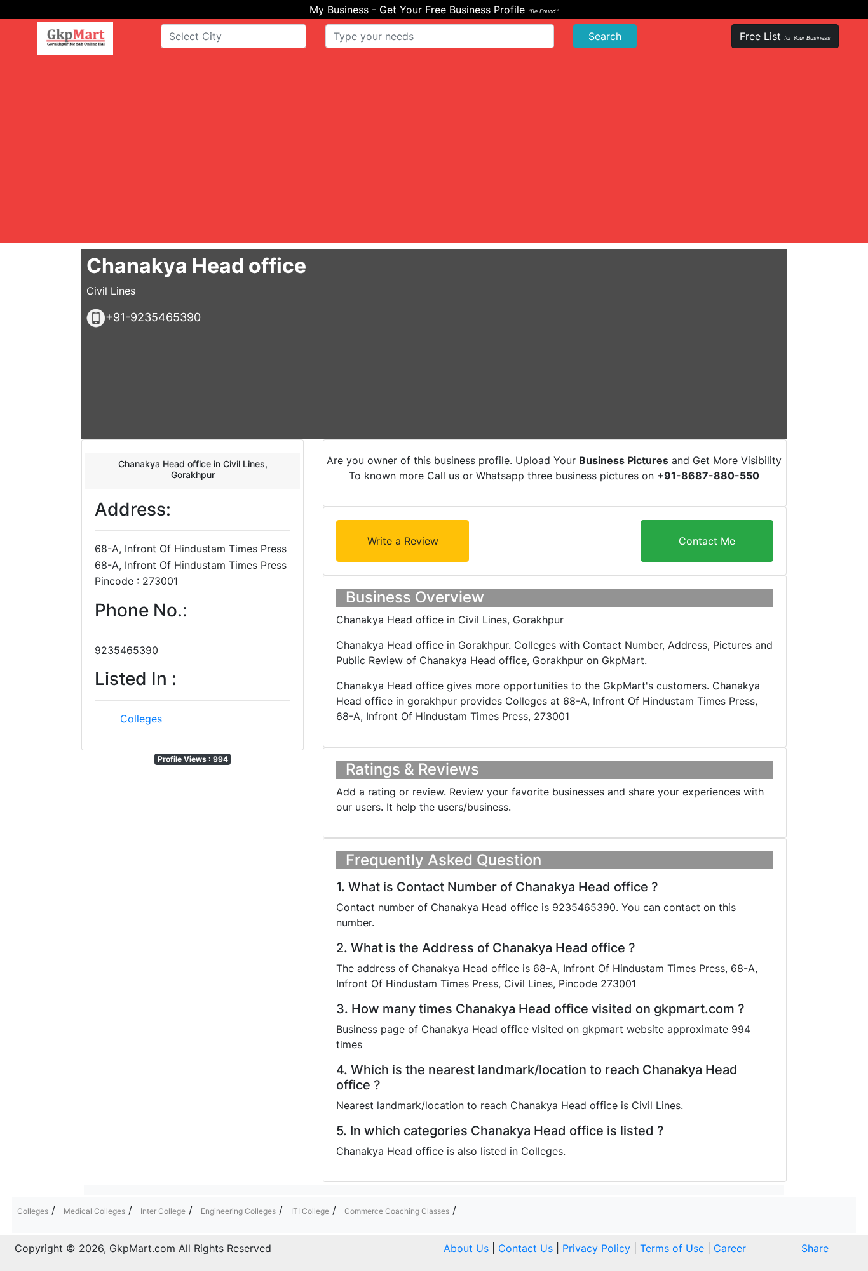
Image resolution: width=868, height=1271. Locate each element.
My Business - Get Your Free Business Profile (434, 9)
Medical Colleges (94, 1211)
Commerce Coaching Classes (396, 1211)
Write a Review (402, 541)
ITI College (310, 1211)
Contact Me (707, 541)
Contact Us (525, 1248)
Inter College (163, 1211)
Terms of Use (672, 1248)
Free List (785, 36)
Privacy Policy (596, 1248)
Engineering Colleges (238, 1211)
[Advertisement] (434, 154)
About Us (466, 1248)
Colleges (141, 718)
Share (815, 1248)
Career (730, 1248)
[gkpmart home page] (75, 38)
